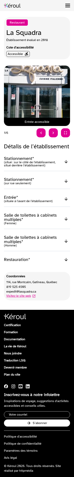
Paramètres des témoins (21, 450)
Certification (12, 325)
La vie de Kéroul (15, 346)
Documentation (14, 339)
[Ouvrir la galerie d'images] (65, 132)
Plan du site (12, 375)
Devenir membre (15, 367)
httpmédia (26, 471)
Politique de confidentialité (22, 444)
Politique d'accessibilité (20, 437)
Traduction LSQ (14, 360)
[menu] (67, 5)
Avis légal (10, 458)
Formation (11, 332)
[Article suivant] (53, 132)
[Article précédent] (41, 132)
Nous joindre (13, 353)
